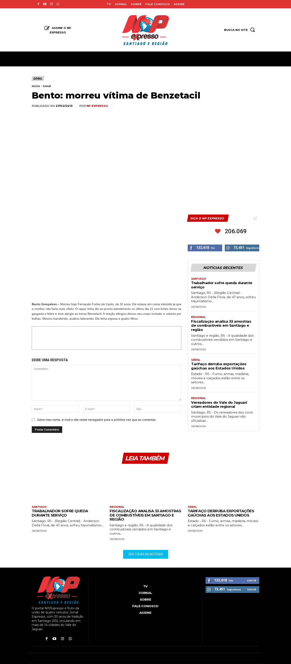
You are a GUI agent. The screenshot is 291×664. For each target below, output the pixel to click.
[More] (254, 106)
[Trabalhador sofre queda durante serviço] (67, 485)
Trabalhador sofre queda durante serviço (60, 513)
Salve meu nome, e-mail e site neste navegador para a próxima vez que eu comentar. (96, 419)
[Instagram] (51, 4)
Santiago (198, 278)
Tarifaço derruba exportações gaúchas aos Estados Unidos (218, 366)
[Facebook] (38, 4)
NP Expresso (97, 105)
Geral (37, 78)
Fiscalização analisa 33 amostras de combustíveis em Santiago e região (221, 325)
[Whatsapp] (58, 4)
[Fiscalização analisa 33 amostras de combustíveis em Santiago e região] (145, 485)
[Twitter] (215, 106)
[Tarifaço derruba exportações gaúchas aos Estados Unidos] (223, 485)
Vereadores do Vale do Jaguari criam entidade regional (219, 404)
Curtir (251, 580)
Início (36, 86)
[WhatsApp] (225, 106)
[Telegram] (245, 106)
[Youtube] (45, 4)
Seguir (251, 589)
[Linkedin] (235, 106)
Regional (198, 317)
